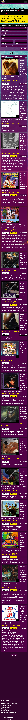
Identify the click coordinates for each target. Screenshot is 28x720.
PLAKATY (23, 22)
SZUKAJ (23, 49)
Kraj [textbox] (3, 38)
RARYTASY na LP (5, 20)
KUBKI (17, 22)
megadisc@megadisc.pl (10, 712)
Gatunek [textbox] (4, 33)
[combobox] (14, 30)
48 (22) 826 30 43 (6, 710)
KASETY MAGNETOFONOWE (7, 22)
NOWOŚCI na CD (21, 16)
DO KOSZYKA (23, 83)
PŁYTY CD (13, 16)
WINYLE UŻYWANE (15, 20)
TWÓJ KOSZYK (7, 10)
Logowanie (13, 8)
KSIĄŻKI (19, 18)
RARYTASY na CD (5, 16)
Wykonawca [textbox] (5, 30)
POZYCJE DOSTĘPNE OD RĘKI (10, 46)
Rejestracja (22, 8)
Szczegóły (5, 83)
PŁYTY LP (3, 18)
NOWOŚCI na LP (11, 18)
